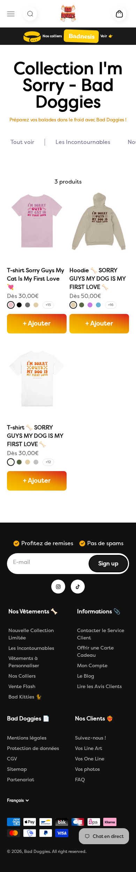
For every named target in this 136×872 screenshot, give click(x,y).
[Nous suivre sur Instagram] (58, 587)
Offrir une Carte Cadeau (95, 651)
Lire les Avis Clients (99, 686)
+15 (48, 305)
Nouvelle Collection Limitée (31, 634)
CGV (12, 759)
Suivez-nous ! (90, 738)
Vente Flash (21, 686)
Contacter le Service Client (100, 634)
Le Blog (85, 676)
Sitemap (17, 769)
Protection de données (33, 748)
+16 (110, 305)
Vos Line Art (88, 748)
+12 (48, 462)
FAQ (80, 780)
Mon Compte (92, 666)
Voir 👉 (106, 36)
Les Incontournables (31, 648)
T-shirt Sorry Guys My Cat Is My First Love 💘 (35, 278)
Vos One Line (89, 759)
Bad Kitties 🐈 (24, 697)
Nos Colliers (22, 676)
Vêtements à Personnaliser (23, 662)
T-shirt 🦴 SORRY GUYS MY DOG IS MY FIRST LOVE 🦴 (35, 435)
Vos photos (87, 769)
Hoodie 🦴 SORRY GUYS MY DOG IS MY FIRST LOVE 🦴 (97, 278)
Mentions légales (26, 738)
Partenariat (20, 780)
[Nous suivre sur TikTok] (78, 587)
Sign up (112, 565)
